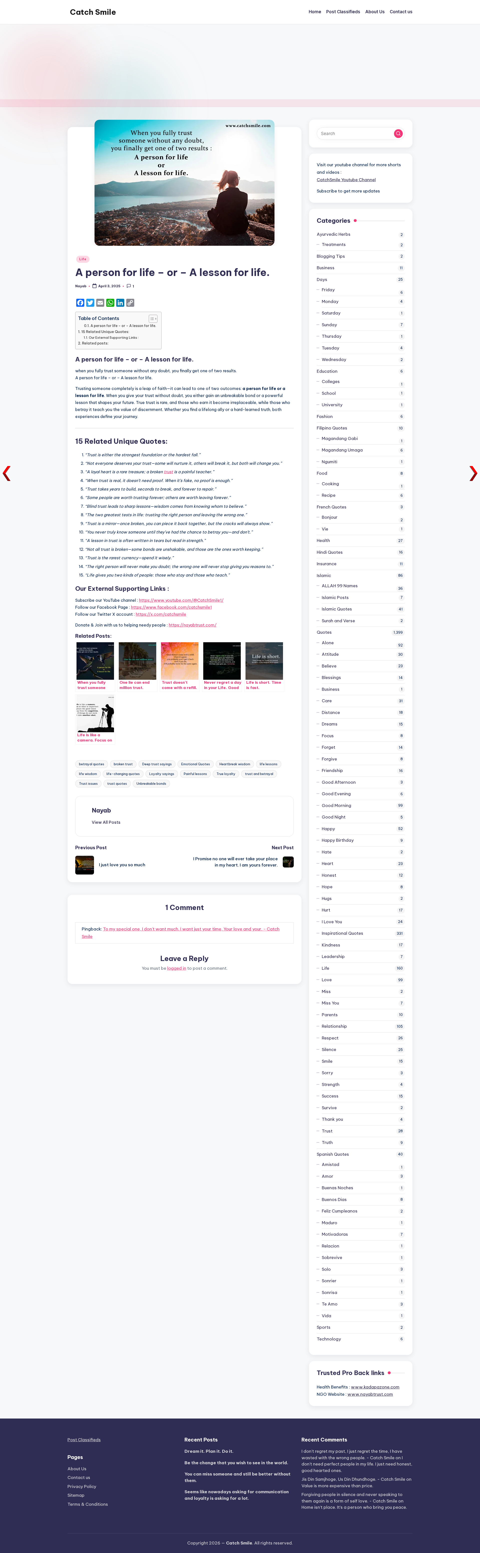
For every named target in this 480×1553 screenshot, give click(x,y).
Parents (330, 1015)
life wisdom (88, 774)
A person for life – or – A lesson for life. (123, 326)
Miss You (330, 1003)
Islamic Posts (335, 597)
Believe (329, 666)
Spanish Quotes (333, 1154)
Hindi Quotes (330, 552)
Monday (330, 301)
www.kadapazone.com (375, 1387)
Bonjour (330, 517)
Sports (323, 1327)
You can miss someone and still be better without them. (237, 1477)
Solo (326, 1269)
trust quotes (117, 784)
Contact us (79, 1477)
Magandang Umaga (342, 450)
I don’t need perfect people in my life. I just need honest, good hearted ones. (357, 1464)
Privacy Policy (82, 1486)
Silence (329, 1049)
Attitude (330, 654)
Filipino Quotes (332, 428)
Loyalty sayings (161, 774)
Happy (328, 829)
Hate (327, 852)
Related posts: (95, 343)
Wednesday (334, 359)
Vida (326, 1315)
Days (322, 279)
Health (323, 540)
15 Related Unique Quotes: (105, 332)
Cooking (330, 483)
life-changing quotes (123, 774)
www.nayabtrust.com (370, 1394)
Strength (331, 1084)
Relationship (334, 1026)
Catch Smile (93, 12)
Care (327, 701)
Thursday (332, 336)
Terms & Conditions (88, 1504)
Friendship (332, 770)
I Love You (332, 921)
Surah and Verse (338, 621)
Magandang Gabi (340, 438)
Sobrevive (332, 1257)
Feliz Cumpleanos (340, 1211)
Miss (326, 991)
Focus (328, 735)
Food (322, 473)
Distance (331, 712)
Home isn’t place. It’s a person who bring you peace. (354, 1507)
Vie (325, 529)
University (332, 405)
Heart (327, 863)
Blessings (331, 677)
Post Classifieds (84, 1439)
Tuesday (330, 348)
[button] (106, 822)
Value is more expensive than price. (337, 1485)
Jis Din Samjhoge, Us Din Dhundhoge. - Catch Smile (353, 1479)
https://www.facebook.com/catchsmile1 (171, 607)
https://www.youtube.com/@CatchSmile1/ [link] (181, 600)
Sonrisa (329, 1292)
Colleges (331, 381)
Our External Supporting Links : (114, 338)
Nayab (101, 810)
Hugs (327, 898)
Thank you (332, 1119)
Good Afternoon (339, 782)
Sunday (329, 325)
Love (327, 979)
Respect (330, 1038)
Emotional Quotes (195, 764)
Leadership (333, 956)
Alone (328, 643)
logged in (176, 968)
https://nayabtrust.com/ (192, 625)
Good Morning (336, 805)
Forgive (329, 759)
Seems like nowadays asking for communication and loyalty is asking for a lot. (236, 1495)
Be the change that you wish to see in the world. (236, 1463)
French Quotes (331, 507)
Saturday (331, 313)
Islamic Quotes (337, 609)
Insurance (326, 563)
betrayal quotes (91, 764)
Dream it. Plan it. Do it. (209, 1451)
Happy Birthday (338, 840)
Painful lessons (195, 774)
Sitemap (76, 1495)
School (329, 393)
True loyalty (226, 774)
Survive (329, 1107)
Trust (327, 1131)
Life (82, 259)
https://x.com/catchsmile (161, 614)
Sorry (327, 1073)
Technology (329, 1339)
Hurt (326, 910)
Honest (329, 875)
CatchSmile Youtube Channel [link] (346, 179)
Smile (327, 1061)
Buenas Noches (337, 1187)
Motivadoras (335, 1234)
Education (327, 371)
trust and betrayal (259, 774)
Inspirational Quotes (342, 933)
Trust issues (88, 784)
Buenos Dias (334, 1199)
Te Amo (330, 1304)
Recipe (329, 495)
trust (168, 471)
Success (330, 1096)
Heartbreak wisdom (235, 764)
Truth (327, 1142)
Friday (328, 289)
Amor (327, 1176)
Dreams (330, 724)
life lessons (269, 764)
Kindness (331, 945)
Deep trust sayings (157, 764)
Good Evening (336, 793)
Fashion (325, 416)
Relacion (330, 1246)
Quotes (324, 632)
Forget (328, 747)
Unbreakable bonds (151, 784)
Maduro (329, 1223)
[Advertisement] (240, 62)
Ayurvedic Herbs (333, 234)
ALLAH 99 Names (340, 585)
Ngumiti (329, 461)
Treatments (334, 244)
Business (325, 267)
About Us (77, 1469)
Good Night (334, 817)
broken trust (123, 764)
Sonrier (329, 1281)
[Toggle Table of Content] (150, 318)
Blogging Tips (331, 256)
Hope (327, 887)
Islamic (324, 575)
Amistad (330, 1164)
